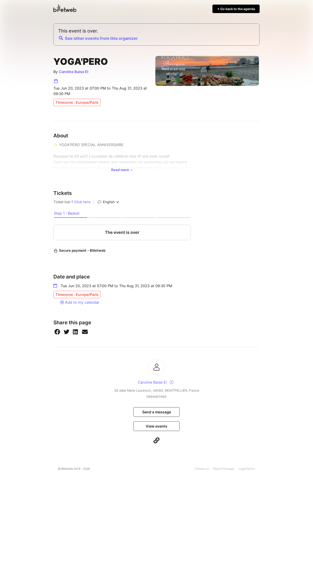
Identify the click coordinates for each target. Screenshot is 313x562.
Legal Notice (247, 468)
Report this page (223, 468)
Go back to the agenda (237, 9)
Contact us (202, 468)
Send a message (156, 412)
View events (156, 426)
